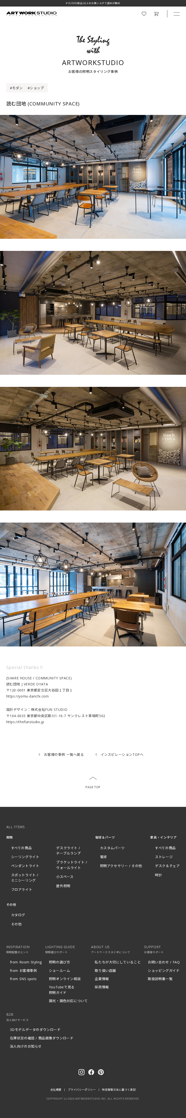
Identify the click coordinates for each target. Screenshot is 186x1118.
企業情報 (102, 978)
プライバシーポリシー (82, 1089)
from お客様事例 (23, 970)
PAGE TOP (93, 787)
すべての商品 (21, 848)
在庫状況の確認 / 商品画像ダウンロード (42, 1038)
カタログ (18, 915)
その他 (16, 924)
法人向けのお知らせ (26, 1046)
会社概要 (56, 1089)
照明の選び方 (59, 962)
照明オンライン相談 (65, 978)
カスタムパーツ (112, 848)
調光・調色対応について (68, 1000)
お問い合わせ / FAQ (164, 962)
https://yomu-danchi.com (27, 696)
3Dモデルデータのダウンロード (35, 1029)
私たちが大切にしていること (118, 962)
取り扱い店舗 (105, 970)
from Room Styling (26, 962)
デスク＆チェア (167, 865)
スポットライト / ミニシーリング (24, 878)
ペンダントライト (25, 865)
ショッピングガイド (163, 970)
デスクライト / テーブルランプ (68, 850)
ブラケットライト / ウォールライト (71, 865)
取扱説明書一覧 (160, 978)
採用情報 (102, 987)
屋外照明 (63, 886)
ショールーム (59, 970)
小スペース (64, 876)
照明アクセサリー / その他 (121, 865)
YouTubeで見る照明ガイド (62, 990)
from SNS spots (23, 978)
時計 (158, 875)
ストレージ (164, 857)
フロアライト (21, 889)
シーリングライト (25, 857)
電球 (103, 857)
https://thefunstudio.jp (25, 722)
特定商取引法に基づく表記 (119, 1089)
